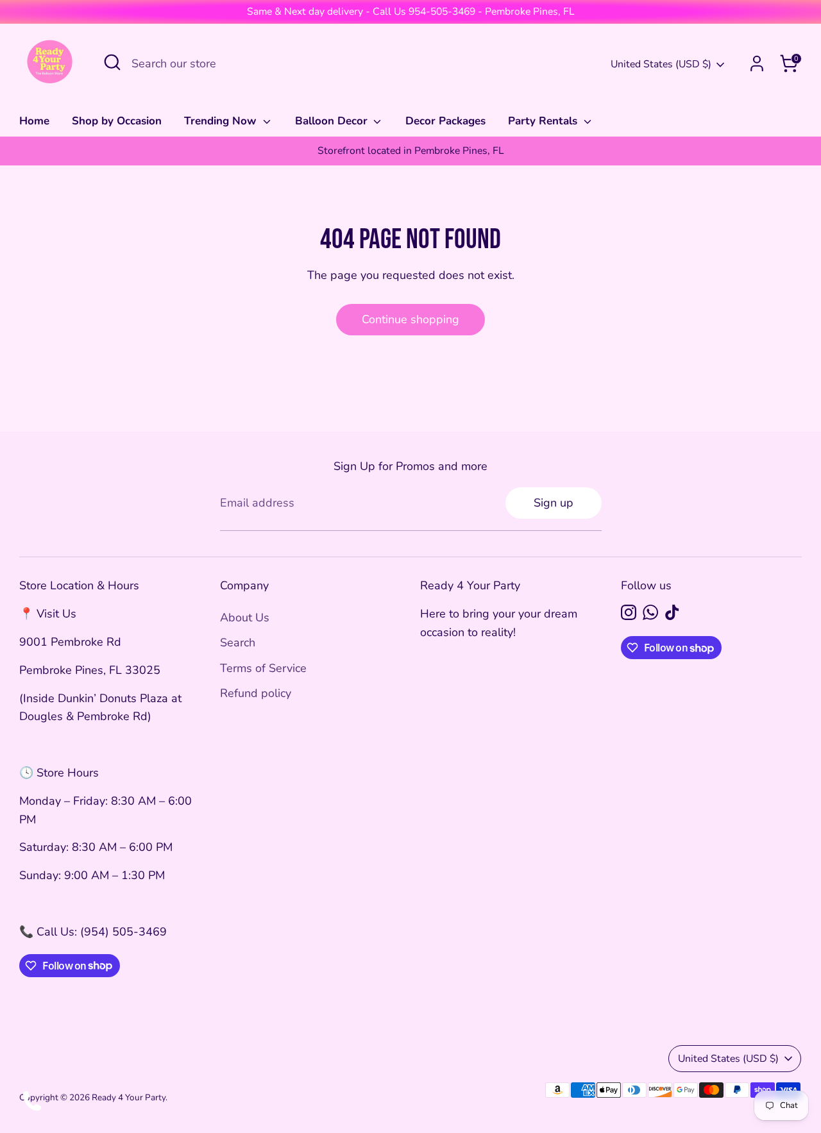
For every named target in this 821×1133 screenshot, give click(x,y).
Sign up (553, 502)
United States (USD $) (661, 64)
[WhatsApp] (650, 612)
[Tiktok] (672, 612)
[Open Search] (112, 62)
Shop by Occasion (117, 120)
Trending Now (222, 120)
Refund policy (255, 693)
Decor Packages (445, 120)
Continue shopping (410, 319)
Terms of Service (263, 668)
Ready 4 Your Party (128, 1097)
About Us (244, 617)
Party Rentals (544, 120)
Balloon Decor (333, 120)
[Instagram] (628, 612)
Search (237, 642)
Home (34, 120)
